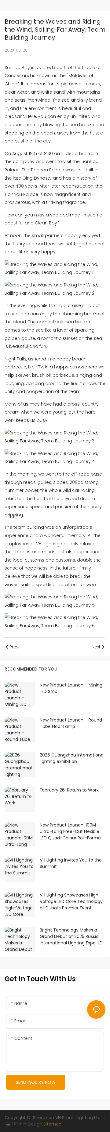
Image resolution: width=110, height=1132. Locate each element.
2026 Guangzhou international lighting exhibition (72, 758)
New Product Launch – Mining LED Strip (71, 688)
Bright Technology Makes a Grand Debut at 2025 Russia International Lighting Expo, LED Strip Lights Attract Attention (72, 936)
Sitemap (51, 1124)
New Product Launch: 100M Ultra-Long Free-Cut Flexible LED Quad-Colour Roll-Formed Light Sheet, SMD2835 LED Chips (72, 831)
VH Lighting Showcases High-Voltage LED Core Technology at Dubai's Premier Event (71, 901)
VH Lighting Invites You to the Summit (71, 863)
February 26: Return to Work (69, 790)
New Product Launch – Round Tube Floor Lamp (71, 723)
